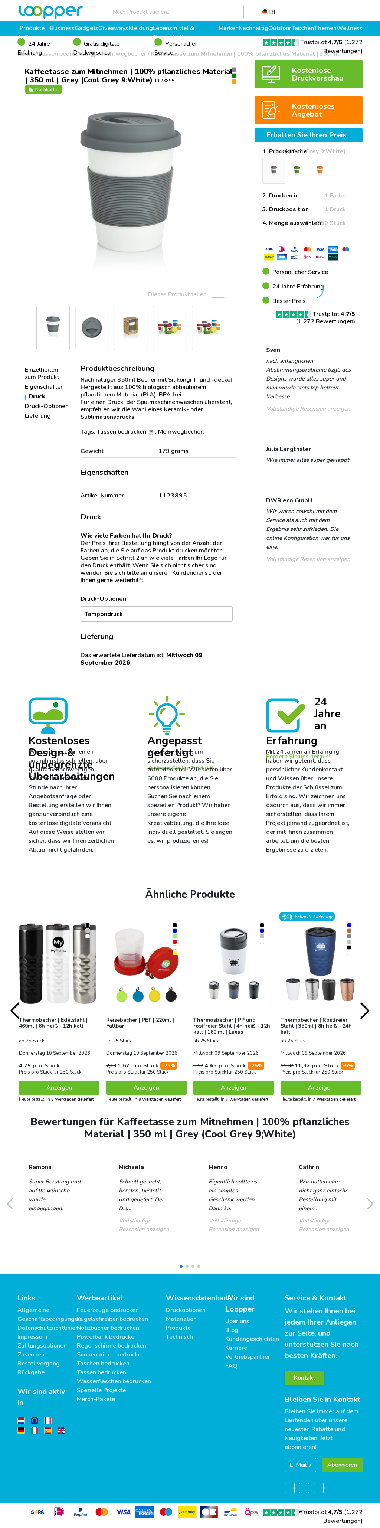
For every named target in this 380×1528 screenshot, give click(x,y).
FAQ (231, 1366)
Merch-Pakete (96, 1399)
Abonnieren (342, 1465)
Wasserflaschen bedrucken (114, 1381)
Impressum (32, 1337)
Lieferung (38, 416)
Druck (37, 396)
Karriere (236, 1348)
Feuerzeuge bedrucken (108, 1310)
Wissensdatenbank (199, 1298)
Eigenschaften (44, 387)
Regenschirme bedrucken (111, 1346)
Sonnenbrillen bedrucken (111, 1355)
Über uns (237, 1321)
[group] (130, 196)
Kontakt (304, 1378)
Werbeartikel (100, 1298)
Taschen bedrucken (103, 1363)
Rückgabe (31, 1372)
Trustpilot (321, 42)
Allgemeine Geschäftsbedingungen (49, 1314)
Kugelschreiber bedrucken (112, 1319)
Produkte (178, 1328)
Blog (231, 1330)
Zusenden (31, 1355)
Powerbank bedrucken (107, 1337)
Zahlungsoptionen (42, 1346)
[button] (27, 196)
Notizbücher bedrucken (108, 1328)
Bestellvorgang (38, 1363)
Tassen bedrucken (101, 1372)
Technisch (179, 1337)
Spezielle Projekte (101, 1390)
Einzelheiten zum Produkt (42, 373)
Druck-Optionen (47, 406)
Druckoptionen (186, 1310)
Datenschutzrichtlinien (48, 1328)
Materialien (181, 1319)
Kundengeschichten (252, 1339)
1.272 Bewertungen (325, 321)
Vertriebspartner (247, 1357)
